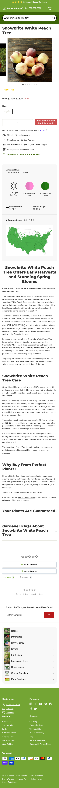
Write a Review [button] (30, 564)
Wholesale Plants (9, 733)
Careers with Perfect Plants (40, 744)
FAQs (4, 729)
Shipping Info (7, 725)
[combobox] (29, 18)
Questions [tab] (24, 577)
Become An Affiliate (37, 740)
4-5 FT (7, 111)
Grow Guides (7, 744)
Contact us (6, 722)
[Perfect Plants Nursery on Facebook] (35, 704)
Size (4, 106)
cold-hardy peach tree (20, 387)
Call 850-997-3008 (33, 8)
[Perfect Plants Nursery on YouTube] (40, 704)
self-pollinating (15, 325)
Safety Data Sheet (9, 782)
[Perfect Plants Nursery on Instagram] (31, 704)
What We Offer (35, 729)
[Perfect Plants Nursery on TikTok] (31, 708)
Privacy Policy (22, 779)
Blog (31, 737)
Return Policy (36, 779)
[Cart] (49, 8)
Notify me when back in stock (46, 122)
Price (4, 98)
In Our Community (37, 733)
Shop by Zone (7, 737)
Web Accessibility (9, 740)
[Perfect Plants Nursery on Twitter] (45, 704)
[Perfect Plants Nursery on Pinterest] (50, 704)
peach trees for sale (26, 497)
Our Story (33, 722)
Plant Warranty (8, 779)
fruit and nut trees (21, 500)
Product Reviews (36, 725)
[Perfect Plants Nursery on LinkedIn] (35, 708)
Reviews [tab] (7, 577)
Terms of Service (36, 776)
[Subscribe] (49, 615)
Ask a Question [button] (30, 571)
